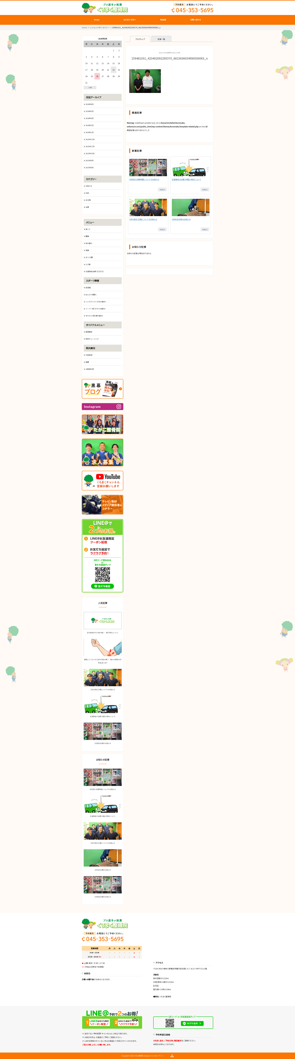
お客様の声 (90, 369)
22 (113, 69)
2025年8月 (90, 167)
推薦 (87, 362)
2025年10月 (90, 153)
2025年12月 (90, 139)
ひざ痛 (88, 264)
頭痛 (87, 250)
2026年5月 (90, 111)
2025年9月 (90, 160)
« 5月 (90, 87)
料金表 (163, 19)
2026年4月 (90, 118)
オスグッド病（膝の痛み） (94, 315)
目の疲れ (89, 243)
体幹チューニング (92, 339)
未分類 (88, 200)
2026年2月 (90, 125)
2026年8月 (90, 104)
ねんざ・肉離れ (91, 294)
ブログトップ (140, 39)
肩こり (88, 229)
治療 (87, 207)
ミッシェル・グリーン (157, 1056)
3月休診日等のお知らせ (181, 219)
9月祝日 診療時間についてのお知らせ (144, 179)
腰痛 (87, 236)
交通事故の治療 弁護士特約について (186, 179)
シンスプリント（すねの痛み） (96, 301)
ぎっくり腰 (89, 257)
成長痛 (88, 287)
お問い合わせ (195, 19)
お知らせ (162, 189)
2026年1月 (90, 132)
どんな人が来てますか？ (99, 27)
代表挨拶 (89, 355)
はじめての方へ (130, 19)
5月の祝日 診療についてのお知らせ (143, 219)
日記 (87, 193)
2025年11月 (90, 146)
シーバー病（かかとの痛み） (96, 308)
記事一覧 (161, 39)
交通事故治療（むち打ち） (95, 271)
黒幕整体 (89, 332)
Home (96, 19)
